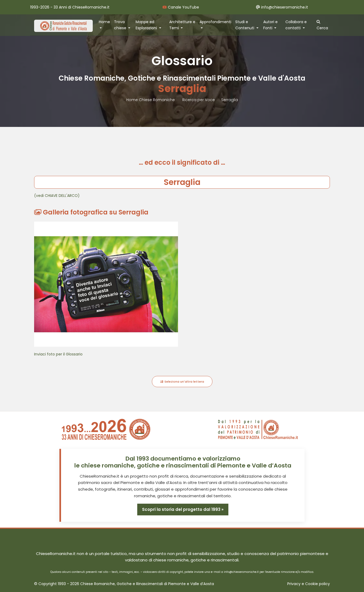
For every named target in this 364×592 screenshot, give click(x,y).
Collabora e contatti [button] (296, 25)
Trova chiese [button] (120, 25)
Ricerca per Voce (198, 99)
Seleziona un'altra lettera (184, 381)
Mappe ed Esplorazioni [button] (147, 25)
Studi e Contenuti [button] (245, 25)
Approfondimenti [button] (215, 21)
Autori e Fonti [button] (270, 25)
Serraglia (229, 99)
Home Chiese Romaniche (151, 99)
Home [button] (104, 21)
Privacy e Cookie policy (308, 583)
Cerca (322, 28)
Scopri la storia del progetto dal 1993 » (183, 509)
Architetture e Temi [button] (182, 25)
